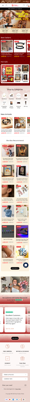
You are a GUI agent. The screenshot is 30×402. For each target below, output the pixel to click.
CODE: (5, 32)
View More (15, 338)
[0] (27, 5)
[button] (14, 25)
